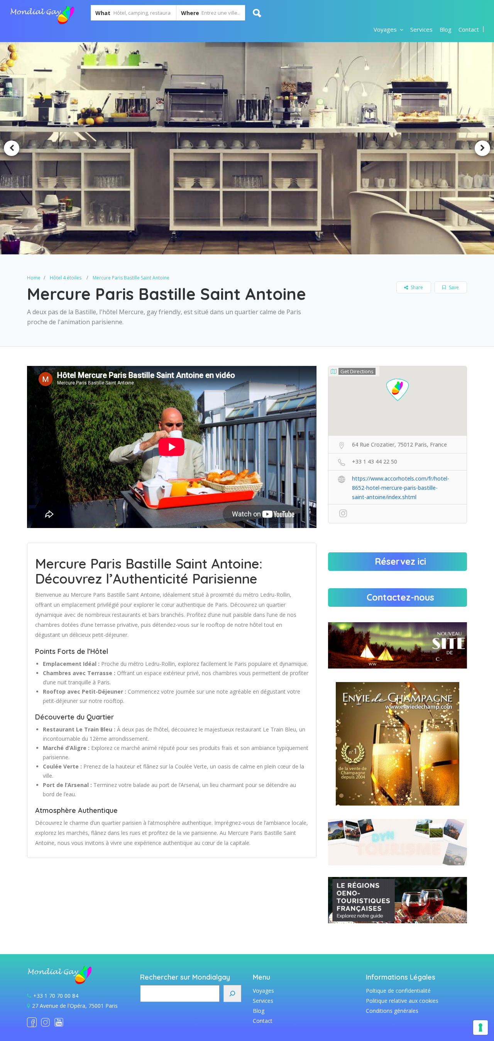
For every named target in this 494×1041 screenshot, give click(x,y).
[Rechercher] (232, 993)
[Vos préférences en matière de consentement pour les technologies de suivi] (480, 1027)
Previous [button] (11, 148)
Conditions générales (392, 1010)
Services (421, 29)
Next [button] (482, 148)
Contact (468, 29)
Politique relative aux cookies (402, 1000)
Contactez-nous (400, 597)
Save (453, 287)
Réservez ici (400, 561)
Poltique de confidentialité (398, 990)
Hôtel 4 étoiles (65, 277)
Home (34, 277)
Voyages (385, 29)
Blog (446, 29)
